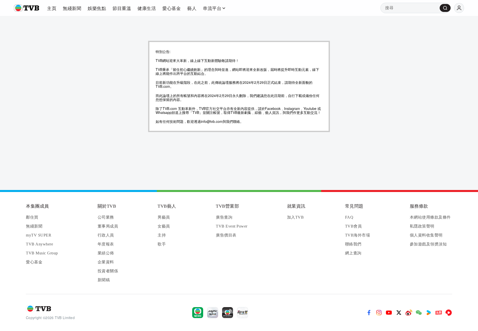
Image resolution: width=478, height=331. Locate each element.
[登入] (459, 8)
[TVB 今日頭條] (438, 312)
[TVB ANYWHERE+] (227, 312)
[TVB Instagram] (378, 312)
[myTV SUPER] (212, 312)
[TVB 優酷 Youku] (428, 312)
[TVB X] (398, 312)
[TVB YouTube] (388, 312)
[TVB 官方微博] (408, 312)
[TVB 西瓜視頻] (448, 312)
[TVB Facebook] (368, 312)
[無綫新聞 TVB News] (197, 312)
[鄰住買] (242, 312)
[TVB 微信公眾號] (418, 312)
